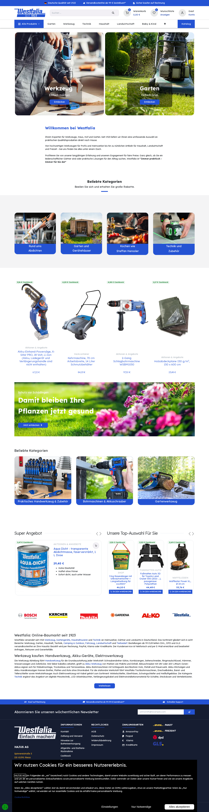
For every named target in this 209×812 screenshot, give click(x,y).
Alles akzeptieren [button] (179, 806)
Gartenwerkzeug (166, 501)
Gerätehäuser (81, 250)
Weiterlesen (104, 685)
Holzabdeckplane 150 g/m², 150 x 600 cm (172, 362)
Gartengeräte (63, 640)
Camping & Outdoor (73, 643)
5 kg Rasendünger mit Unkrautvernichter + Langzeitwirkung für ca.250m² (120, 580)
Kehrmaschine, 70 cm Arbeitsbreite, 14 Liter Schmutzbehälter (81, 361)
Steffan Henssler (128, 251)
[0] (127, 12)
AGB (93, 731)
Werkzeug (50, 640)
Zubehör (173, 251)
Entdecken (59, 102)
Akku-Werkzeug (93, 663)
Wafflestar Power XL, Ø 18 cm (180, 582)
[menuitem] (29, 24)
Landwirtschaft (104, 643)
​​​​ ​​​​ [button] (189, 712)
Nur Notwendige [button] (141, 806)
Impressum (97, 745)
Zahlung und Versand (71, 736)
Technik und (173, 246)
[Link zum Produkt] (35, 228)
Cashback (66, 755)
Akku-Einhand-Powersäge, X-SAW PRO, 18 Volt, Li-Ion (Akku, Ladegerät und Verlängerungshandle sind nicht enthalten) (36, 358)
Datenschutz (97, 736)
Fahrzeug (90, 643)
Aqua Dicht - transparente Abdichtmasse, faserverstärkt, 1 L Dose (75, 552)
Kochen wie (127, 246)
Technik (97, 640)
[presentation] (97, 534)
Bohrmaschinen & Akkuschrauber (104, 501)
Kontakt (65, 731)
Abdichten (35, 250)
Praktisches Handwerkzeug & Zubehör (43, 501)
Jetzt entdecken (31, 425)
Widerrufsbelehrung (101, 740)
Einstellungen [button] (109, 806)
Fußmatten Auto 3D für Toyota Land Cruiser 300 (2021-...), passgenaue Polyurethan (151, 578)
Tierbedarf (122, 643)
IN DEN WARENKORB (122, 591)
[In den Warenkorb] (96, 546)
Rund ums (35, 246)
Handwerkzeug (53, 660)
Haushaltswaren (79, 640)
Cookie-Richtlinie (22, 797)
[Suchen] (113, 13)
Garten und (81, 246)
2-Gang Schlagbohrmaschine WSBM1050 (127, 361)
